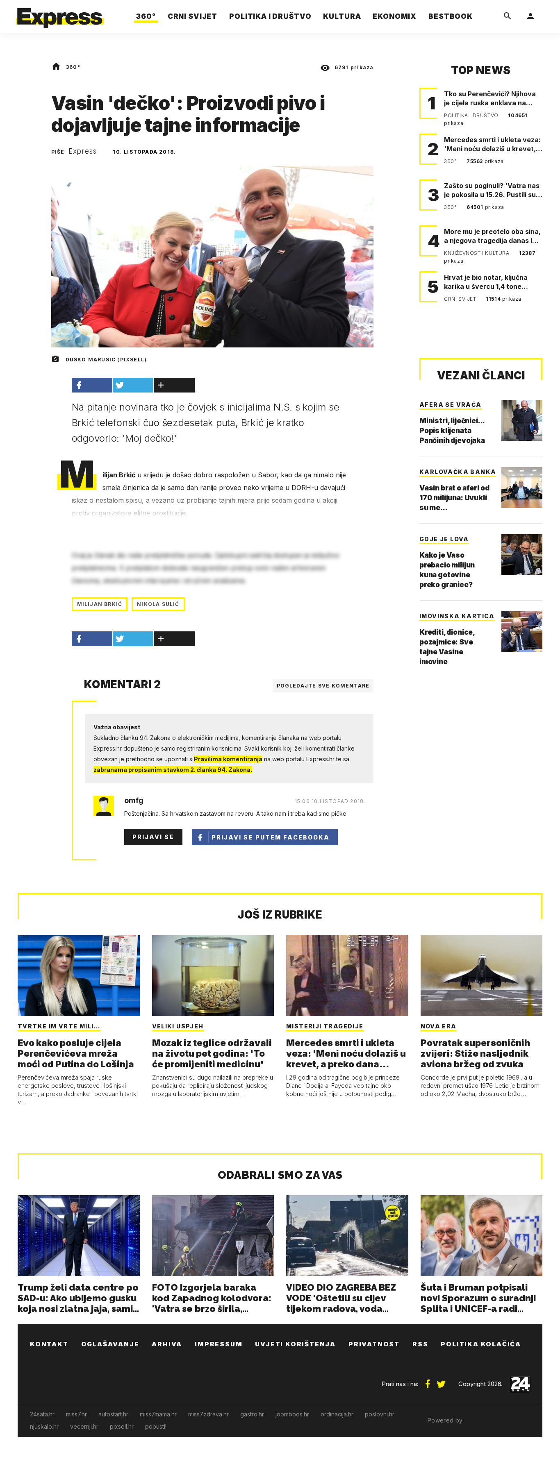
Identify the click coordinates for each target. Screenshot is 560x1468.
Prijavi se (153, 836)
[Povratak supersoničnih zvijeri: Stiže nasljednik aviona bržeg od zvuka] (482, 975)
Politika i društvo (472, 115)
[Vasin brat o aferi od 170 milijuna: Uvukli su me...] (521, 487)
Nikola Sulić (158, 604)
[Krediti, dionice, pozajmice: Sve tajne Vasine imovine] (521, 631)
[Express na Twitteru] (441, 1381)
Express (82, 151)
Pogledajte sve (323, 686)
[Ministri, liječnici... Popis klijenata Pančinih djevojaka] (521, 420)
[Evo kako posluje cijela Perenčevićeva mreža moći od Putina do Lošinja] (79, 975)
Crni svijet (461, 299)
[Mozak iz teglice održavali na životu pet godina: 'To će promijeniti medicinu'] (213, 975)
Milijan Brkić (100, 604)
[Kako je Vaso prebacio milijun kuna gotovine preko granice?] (521, 554)
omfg (133, 800)
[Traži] (507, 16)
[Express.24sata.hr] (60, 14)
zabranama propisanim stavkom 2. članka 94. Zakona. (172, 769)
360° (73, 67)
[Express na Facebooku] (428, 1381)
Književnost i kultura (477, 253)
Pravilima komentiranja (228, 759)
